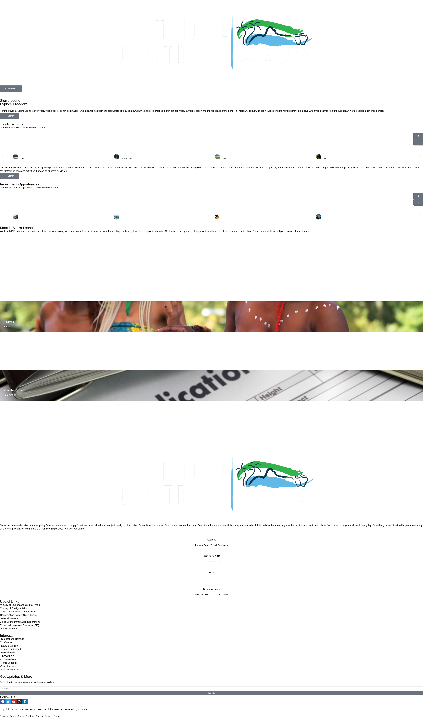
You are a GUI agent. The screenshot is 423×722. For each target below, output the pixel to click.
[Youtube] (14, 701)
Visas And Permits (14, 390)
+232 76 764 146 (211, 561)
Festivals (9, 321)
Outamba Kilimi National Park (132, 156)
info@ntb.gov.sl (211, 578)
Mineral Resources (229, 217)
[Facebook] (3, 701)
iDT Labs (82, 709)
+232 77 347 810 (211, 556)
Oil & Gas (23, 217)
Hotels (7, 424)
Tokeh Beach (25, 156)
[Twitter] (8, 701)
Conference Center (14, 287)
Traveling (7, 656)
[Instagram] (19, 701)
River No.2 (226, 156)
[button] (2, 155)
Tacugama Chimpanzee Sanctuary (336, 156)
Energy (124, 217)
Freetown (9, 256)
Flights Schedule (13, 356)
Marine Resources (330, 217)
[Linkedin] (25, 701)
